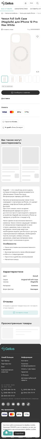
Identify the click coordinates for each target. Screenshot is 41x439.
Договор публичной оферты (28, 379)
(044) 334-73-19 (29, 392)
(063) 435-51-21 (9, 396)
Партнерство (6, 364)
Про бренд (5, 360)
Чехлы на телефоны (11, 13)
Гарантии (24, 372)
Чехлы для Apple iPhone (27, 13)
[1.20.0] (7, 3)
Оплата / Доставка (28, 369)
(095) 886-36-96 (9, 389)
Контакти (24, 360)
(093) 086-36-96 (29, 389)
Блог (3, 367)
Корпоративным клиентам (7, 371)
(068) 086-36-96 (10, 392)
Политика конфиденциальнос (28, 365)
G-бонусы (25, 375)
